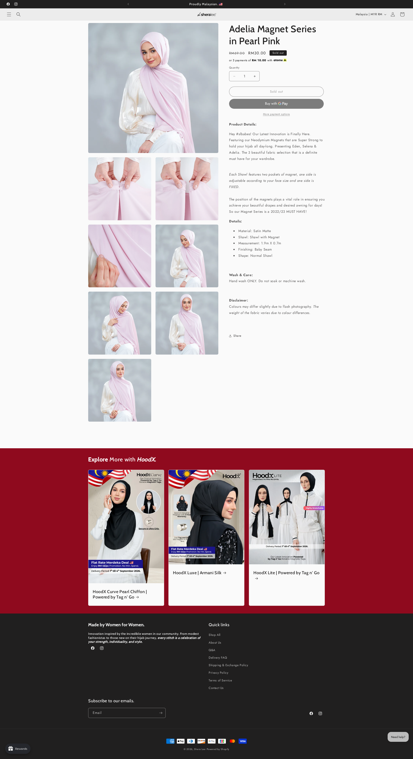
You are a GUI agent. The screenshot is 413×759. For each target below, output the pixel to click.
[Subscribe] (160, 713)
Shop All (214, 635)
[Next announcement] (285, 4)
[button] (9, 14)
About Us (215, 642)
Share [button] (237, 336)
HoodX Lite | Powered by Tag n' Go (286, 572)
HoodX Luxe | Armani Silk (197, 572)
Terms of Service (220, 680)
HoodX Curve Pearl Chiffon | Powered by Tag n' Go (120, 594)
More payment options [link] (276, 114)
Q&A (212, 650)
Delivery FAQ (218, 657)
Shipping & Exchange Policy (228, 665)
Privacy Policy (218, 672)
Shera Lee (199, 749)
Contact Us (216, 688)
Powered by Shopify (218, 749)
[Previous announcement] (128, 4)
